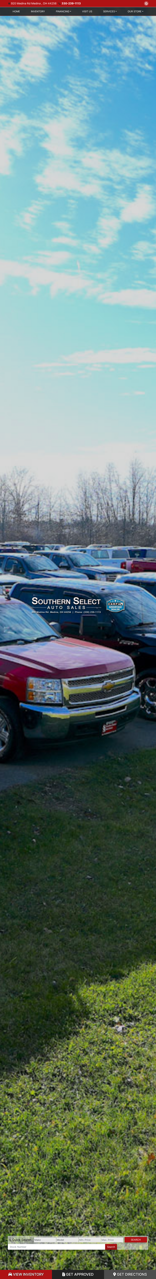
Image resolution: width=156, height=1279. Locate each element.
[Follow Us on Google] (146, 3)
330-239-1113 (71, 3)
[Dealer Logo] (78, 624)
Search (136, 1239)
